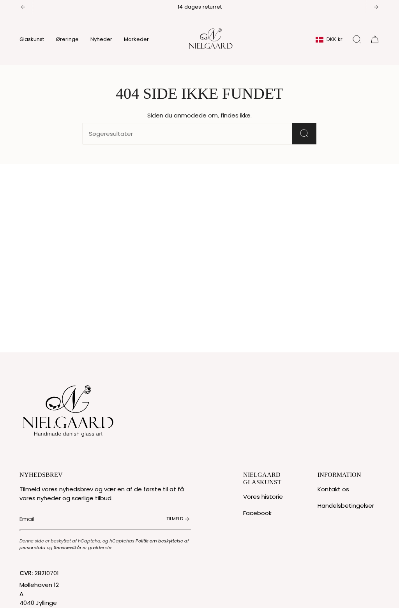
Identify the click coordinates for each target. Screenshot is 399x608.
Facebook (257, 513)
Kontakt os (333, 489)
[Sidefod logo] (68, 409)
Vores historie (263, 496)
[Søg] (304, 133)
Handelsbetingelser (346, 505)
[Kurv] (375, 39)
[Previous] (22, 7)
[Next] (376, 7)
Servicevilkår (67, 547)
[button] (32, 39)
